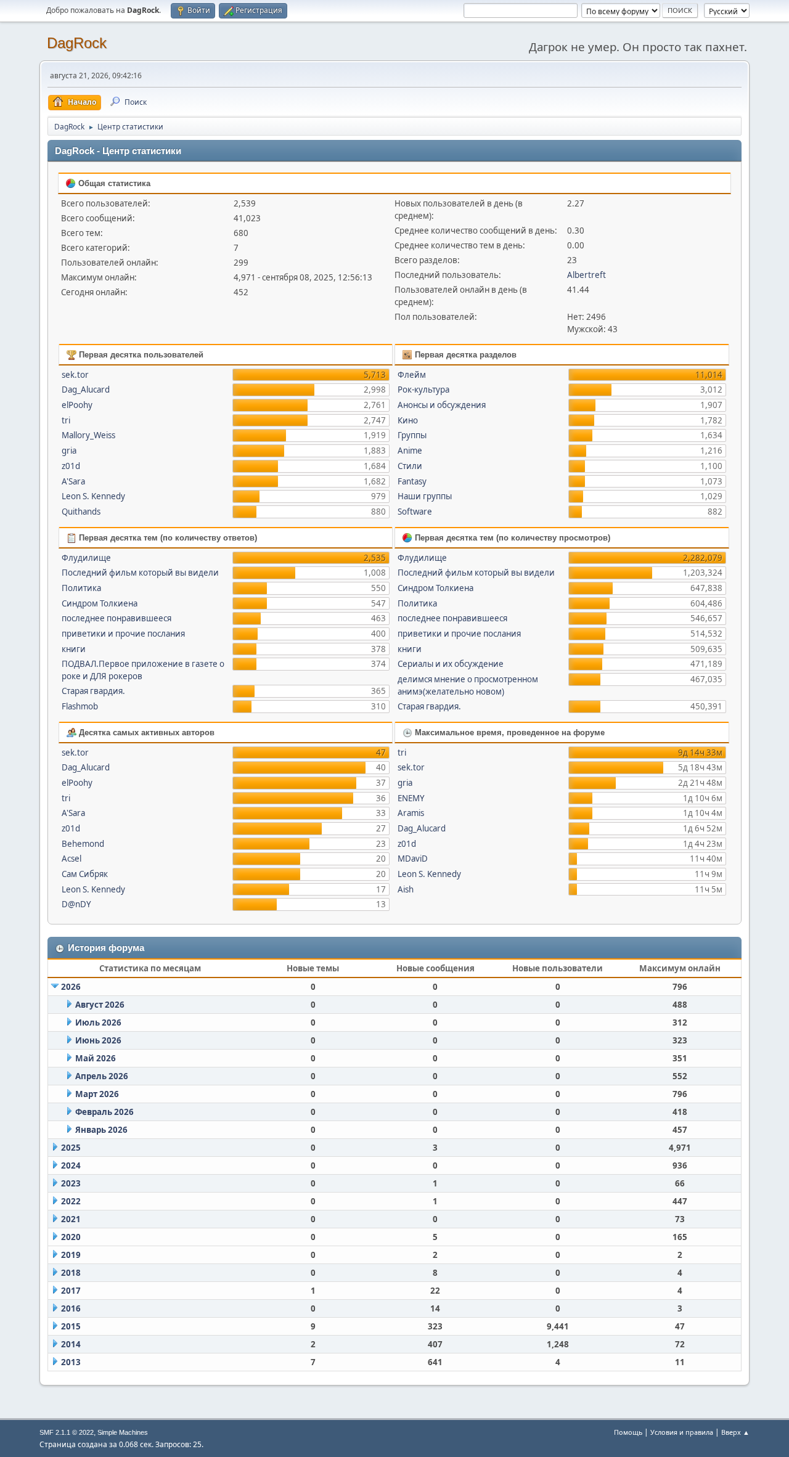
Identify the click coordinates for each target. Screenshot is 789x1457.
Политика (81, 588)
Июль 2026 (98, 1022)
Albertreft (586, 274)
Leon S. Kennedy (93, 496)
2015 (71, 1326)
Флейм (412, 374)
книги (74, 649)
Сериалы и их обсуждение (451, 663)
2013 (71, 1362)
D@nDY (76, 904)
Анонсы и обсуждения (442, 404)
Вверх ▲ (735, 1432)
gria (69, 450)
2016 (71, 1308)
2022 (71, 1201)
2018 (71, 1272)
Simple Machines (122, 1432)
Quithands (81, 511)
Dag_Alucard (86, 389)
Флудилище (86, 557)
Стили (410, 465)
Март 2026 (97, 1094)
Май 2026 (95, 1058)
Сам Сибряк (85, 874)
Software (415, 511)
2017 (71, 1290)
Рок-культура (423, 389)
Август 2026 (100, 1004)
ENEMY (411, 798)
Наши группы (425, 496)
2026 (71, 986)
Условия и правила (681, 1432)
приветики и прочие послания (123, 633)
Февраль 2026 (104, 1111)
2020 (71, 1237)
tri (66, 420)
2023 (71, 1183)
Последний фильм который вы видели (140, 572)
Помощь (628, 1432)
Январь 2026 (101, 1129)
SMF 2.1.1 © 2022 (66, 1432)
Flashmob (80, 706)
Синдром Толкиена (99, 603)
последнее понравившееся (116, 618)
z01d (71, 465)
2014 (71, 1344)
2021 (71, 1219)
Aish (406, 889)
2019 (71, 1254)
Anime (410, 450)
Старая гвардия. (93, 690)
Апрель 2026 (101, 1076)
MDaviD (413, 858)
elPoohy (77, 404)
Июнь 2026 (98, 1040)
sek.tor (75, 374)
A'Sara (73, 481)
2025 (71, 1147)
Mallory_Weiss (88, 435)
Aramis (411, 812)
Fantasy (412, 481)
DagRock (77, 43)
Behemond (83, 843)
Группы (412, 435)
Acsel (71, 858)
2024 (71, 1165)
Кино (408, 420)
